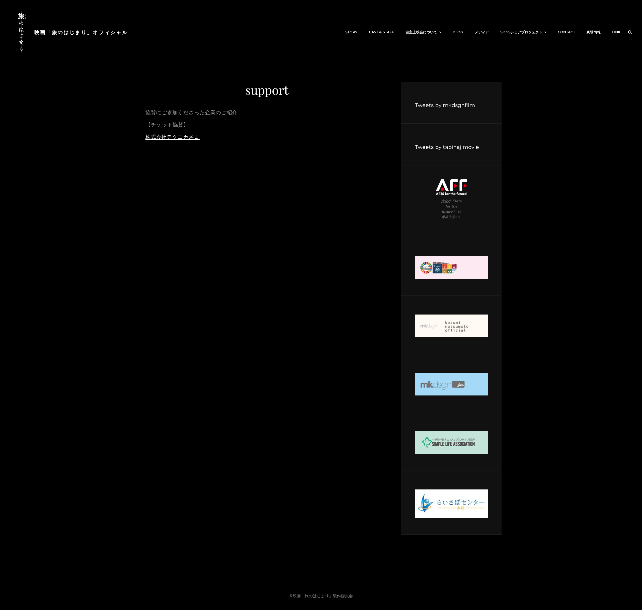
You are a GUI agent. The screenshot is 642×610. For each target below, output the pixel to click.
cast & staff (381, 32)
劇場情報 (594, 32)
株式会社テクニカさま (172, 137)
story (351, 32)
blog (458, 32)
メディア (482, 32)
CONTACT (566, 32)
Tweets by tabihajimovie (447, 147)
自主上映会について (421, 32)
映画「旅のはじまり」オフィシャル (81, 32)
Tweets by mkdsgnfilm (445, 105)
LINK (616, 32)
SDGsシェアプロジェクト (521, 32)
